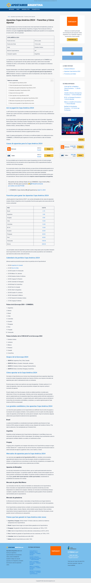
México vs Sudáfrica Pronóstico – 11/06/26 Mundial (35, 568)
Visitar (48, 149)
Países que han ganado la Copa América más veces (22, 103)
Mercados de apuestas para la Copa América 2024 (22, 100)
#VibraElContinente (37, 184)
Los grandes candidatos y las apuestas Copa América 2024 (24, 98)
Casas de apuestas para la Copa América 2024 (21, 85)
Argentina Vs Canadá (17, 265)
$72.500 (73, 154)
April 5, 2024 (41, 190)
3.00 (44, 214)
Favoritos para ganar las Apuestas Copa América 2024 (23, 87)
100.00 (44, 240)
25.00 (43, 230)
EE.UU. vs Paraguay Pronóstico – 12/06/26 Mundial (35, 563)
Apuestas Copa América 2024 (72, 71)
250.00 (44, 244)
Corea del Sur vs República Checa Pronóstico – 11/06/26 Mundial (72, 88)
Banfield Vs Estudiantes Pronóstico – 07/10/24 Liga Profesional (71, 108)
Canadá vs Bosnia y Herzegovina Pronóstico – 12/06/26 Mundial (35, 558)
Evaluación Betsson (69, 68)
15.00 (43, 227)
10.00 (43, 221)
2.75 (44, 211)
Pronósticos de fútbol (70, 74)
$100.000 (73, 146)
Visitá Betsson (72, 39)
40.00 (43, 234)
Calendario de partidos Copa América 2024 (20, 90)
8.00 (44, 217)
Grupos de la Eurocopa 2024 (16, 93)
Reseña (39, 150)
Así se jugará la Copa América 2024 (18, 82)
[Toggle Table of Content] (51, 80)
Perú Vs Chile (14, 268)
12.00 (43, 224)
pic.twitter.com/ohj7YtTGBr (16, 186)
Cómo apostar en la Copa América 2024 (19, 95)
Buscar (81, 139)
